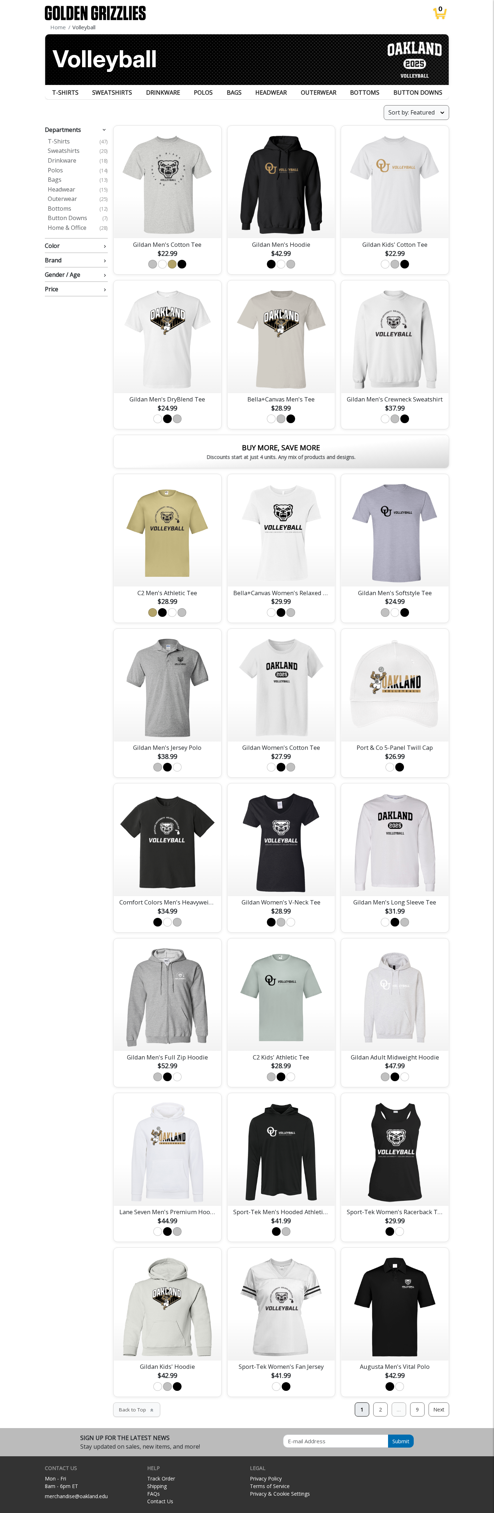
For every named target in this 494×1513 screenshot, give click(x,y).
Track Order (161, 1478)
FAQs (153, 1493)
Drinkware (163, 92)
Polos (203, 92)
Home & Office (78, 228)
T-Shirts (65, 92)
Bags (234, 92)
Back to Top (136, 1409)
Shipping (157, 1486)
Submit (400, 1441)
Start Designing (167, 224)
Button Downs (417, 92)
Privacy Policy (266, 1478)
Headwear (271, 92)
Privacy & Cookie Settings (280, 1493)
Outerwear (318, 92)
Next (438, 1409)
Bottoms (364, 92)
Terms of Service (270, 1486)
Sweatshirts (112, 92)
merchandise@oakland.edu (76, 1496)
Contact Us (160, 1501)
